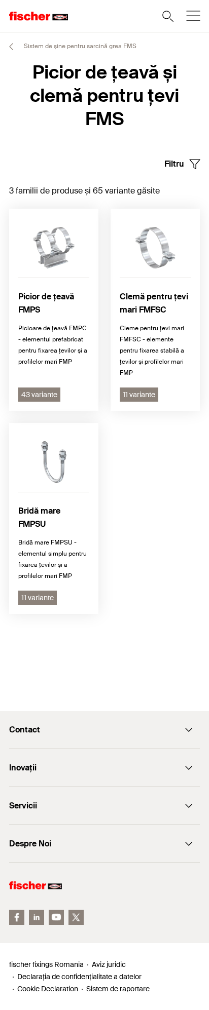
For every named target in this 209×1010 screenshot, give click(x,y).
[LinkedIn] (36, 917)
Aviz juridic (109, 964)
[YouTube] (56, 917)
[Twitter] (76, 917)
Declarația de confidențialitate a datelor (79, 976)
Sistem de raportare (118, 988)
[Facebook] (16, 917)
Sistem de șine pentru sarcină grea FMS (79, 46)
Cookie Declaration (47, 988)
